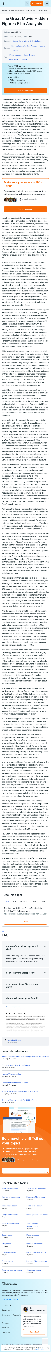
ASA (43, 902)
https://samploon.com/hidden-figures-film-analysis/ (25, 914)
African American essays (36, 1188)
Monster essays (32, 1235)
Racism (42, 46)
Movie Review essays (10, 1188)
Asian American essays (11, 1197)
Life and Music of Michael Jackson (15, 1083)
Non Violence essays (10, 1206)
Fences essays (7, 1261)
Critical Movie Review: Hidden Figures (16, 1065)
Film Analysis (31, 10)
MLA (14, 902)
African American (15, 55)
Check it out (34, 1332)
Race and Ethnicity (19, 46)
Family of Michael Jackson (12, 1074)
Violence (15, 50)
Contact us (6, 1333)
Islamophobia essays (34, 1244)
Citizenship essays (33, 1270)
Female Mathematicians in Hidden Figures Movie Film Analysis (25, 1056)
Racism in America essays (12, 1270)
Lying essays (7, 1244)
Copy (26, 922)
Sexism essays (7, 1235)
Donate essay (7, 1310)
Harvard (23, 902)
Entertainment (20, 10)
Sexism (24, 59)
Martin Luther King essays (36, 1252)
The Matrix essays (9, 1252)
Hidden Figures (42, 10)
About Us (5, 1328)
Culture (11, 10)
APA (7, 902)
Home (4, 10)
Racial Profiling (14, 59)
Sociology (14, 41)
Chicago (34, 902)
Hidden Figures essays (10, 1223)
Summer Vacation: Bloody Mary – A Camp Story (20, 1091)
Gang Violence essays (10, 1215)
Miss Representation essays (37, 1215)
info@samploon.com (10, 1299)
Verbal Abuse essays (34, 1206)
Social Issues (37, 41)
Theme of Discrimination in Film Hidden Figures (19, 1100)
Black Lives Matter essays (36, 1197)
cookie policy (40, 1349)
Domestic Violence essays (36, 1261)
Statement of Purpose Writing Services (17, 1315)
